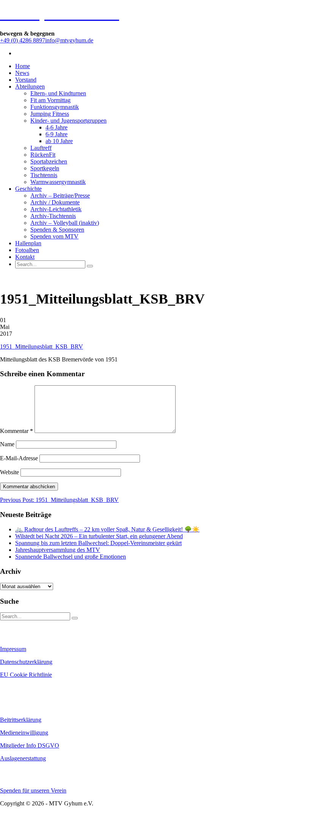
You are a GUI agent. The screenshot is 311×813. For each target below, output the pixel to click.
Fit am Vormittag (50, 100)
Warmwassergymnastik (58, 182)
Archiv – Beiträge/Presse (60, 195)
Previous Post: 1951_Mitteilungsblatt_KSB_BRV (59, 500)
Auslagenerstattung (23, 758)
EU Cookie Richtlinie (26, 674)
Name (7, 444)
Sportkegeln (44, 168)
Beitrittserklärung (20, 719)
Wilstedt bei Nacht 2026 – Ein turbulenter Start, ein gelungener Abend (99, 536)
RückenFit (42, 154)
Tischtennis (43, 175)
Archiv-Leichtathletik (56, 209)
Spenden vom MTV (54, 236)
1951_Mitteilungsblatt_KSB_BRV (41, 346)
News (22, 73)
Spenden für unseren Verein (33, 790)
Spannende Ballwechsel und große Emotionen (70, 556)
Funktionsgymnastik (54, 107)
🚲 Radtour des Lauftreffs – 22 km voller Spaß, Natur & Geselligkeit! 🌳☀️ (107, 529)
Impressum (13, 649)
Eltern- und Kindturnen (58, 93)
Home (22, 66)
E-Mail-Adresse (19, 458)
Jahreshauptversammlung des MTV (57, 550)
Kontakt (25, 257)
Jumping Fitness (49, 114)
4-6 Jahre (57, 127)
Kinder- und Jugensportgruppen (68, 120)
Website (9, 472)
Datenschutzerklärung (26, 662)
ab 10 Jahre (59, 141)
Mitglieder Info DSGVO (29, 745)
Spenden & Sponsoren (57, 229)
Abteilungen (30, 86)
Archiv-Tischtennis (53, 216)
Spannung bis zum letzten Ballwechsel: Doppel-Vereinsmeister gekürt (98, 543)
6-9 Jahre (57, 134)
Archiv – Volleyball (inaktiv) (64, 223)
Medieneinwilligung (24, 732)
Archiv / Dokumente (55, 202)
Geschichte (28, 188)
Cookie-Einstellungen (23, 688)
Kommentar (16, 431)
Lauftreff (41, 148)
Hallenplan (28, 243)
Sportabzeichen (48, 161)
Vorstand (25, 79)
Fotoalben (27, 250)
